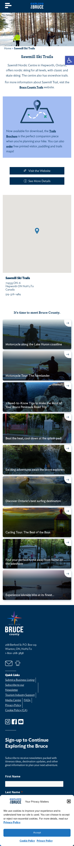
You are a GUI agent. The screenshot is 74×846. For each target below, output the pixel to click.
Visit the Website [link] (39, 171)
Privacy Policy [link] (11, 822)
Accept (37, 832)
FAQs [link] (27, 700)
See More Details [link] (39, 181)
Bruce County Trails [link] (31, 87)
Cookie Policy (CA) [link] (16, 710)
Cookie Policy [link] (27, 841)
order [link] (9, 146)
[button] (69, 801)
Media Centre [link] (13, 700)
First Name (12, 776)
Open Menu (8, 5)
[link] (69, 60)
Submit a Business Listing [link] (19, 680)
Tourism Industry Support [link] (20, 695)
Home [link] (7, 48)
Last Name (12, 792)
